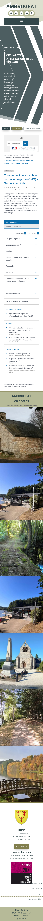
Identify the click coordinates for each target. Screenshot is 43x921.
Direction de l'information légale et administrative (19, 384)
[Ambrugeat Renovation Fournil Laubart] (21, 463)
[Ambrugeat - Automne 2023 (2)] (21, 801)
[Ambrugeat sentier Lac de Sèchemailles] (21, 745)
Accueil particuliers (12, 155)
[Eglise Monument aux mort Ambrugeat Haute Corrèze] (21, 688)
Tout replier (20, 233)
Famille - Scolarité (26, 155)
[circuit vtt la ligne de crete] (21, 576)
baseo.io (23, 386)
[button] (21, 239)
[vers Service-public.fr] (24, 149)
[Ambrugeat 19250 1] (21, 632)
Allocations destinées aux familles (17, 158)
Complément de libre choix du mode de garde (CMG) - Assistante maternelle (22, 330)
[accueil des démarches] (22, 138)
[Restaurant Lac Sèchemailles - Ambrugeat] (21, 519)
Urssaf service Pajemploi (18, 354)
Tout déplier (32, 233)
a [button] (21, 21)
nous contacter (21, 846)
